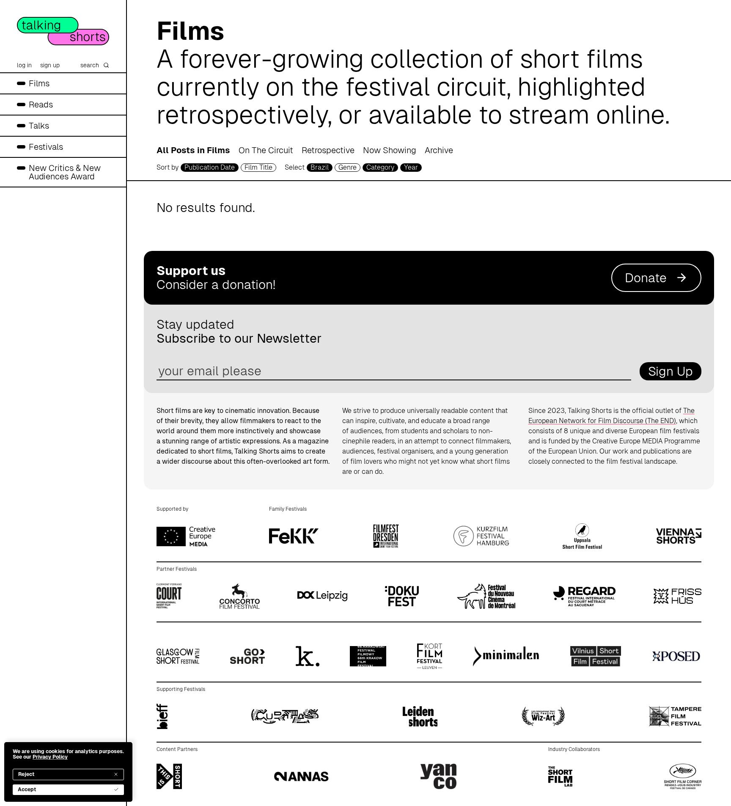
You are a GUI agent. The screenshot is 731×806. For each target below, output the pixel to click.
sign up (50, 65)
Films (39, 83)
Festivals (46, 146)
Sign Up (670, 371)
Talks (39, 125)
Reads (41, 104)
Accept (27, 789)
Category (380, 167)
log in (24, 65)
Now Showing (389, 150)
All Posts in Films (193, 150)
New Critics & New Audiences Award (65, 172)
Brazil (320, 167)
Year (411, 167)
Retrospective (328, 150)
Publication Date (209, 167)
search (89, 65)
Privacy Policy (50, 757)
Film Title (258, 167)
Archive (439, 150)
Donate (646, 277)
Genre (347, 167)
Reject (26, 774)
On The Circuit (266, 150)
